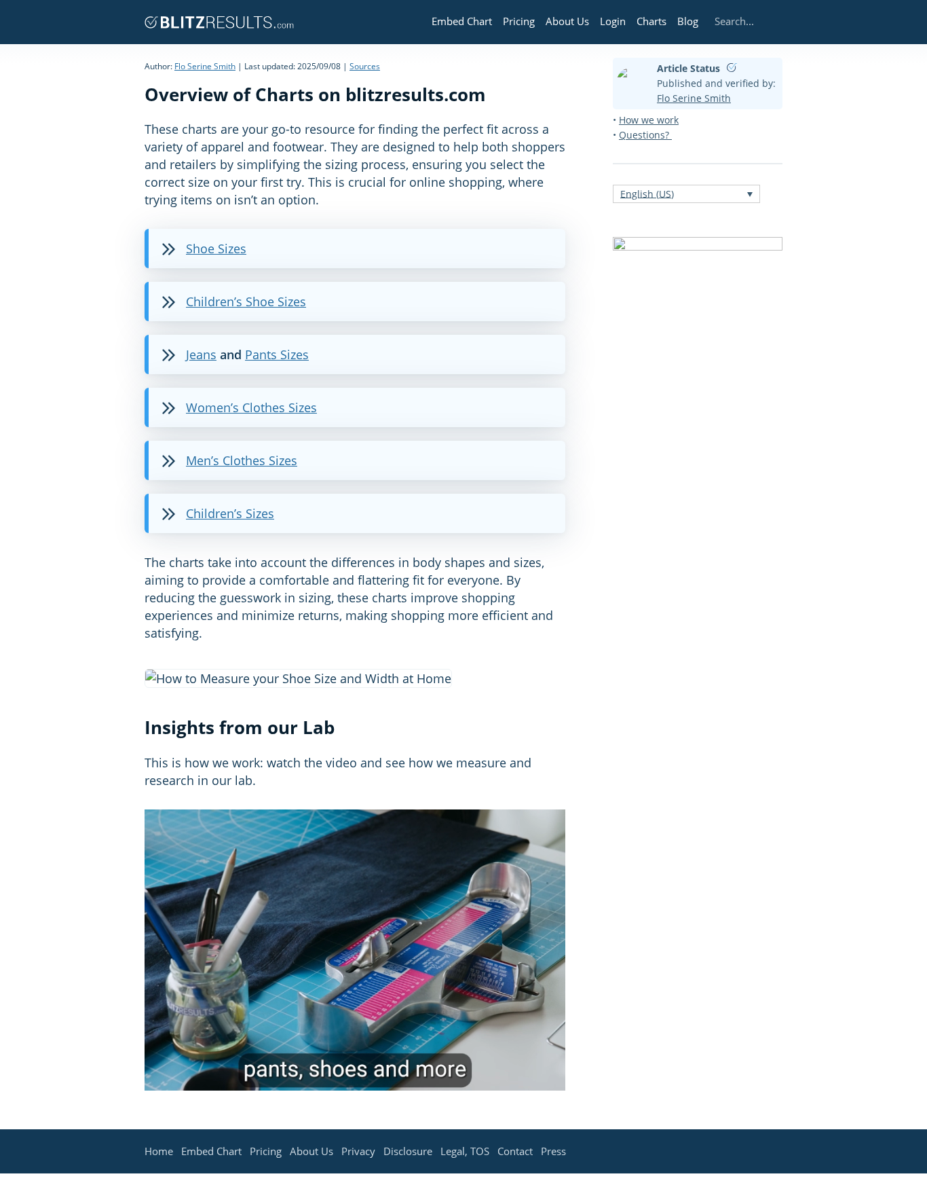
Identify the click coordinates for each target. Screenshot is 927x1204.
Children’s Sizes (230, 513)
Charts (651, 21)
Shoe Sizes (216, 248)
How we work (649, 119)
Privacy (358, 1151)
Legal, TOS (464, 1151)
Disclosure (407, 1151)
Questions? (645, 134)
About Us (567, 21)
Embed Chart (462, 21)
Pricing (519, 21)
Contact (515, 1151)
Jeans (201, 354)
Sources (364, 66)
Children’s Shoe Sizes (246, 301)
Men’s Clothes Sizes (241, 460)
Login (613, 21)
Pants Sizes (277, 354)
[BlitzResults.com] (219, 22)
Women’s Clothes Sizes (251, 407)
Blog (687, 21)
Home (159, 1151)
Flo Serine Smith (204, 66)
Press (553, 1151)
